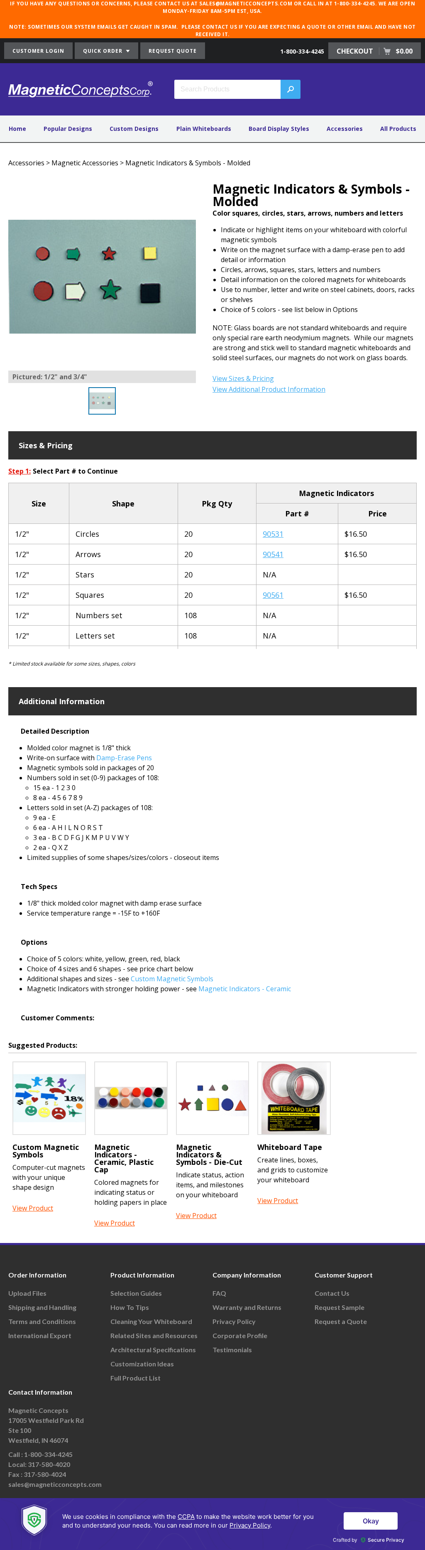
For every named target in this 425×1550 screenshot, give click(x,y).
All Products (398, 129)
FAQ (219, 1293)
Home (17, 129)
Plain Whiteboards (203, 129)
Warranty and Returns (246, 1307)
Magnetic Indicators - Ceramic (244, 988)
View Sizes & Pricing (243, 378)
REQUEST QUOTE (173, 50)
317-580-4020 (49, 1464)
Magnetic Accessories (84, 162)
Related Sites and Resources (154, 1335)
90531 (273, 534)
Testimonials (232, 1349)
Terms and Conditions (42, 1321)
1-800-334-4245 (302, 51)
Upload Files (27, 1293)
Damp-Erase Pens (124, 757)
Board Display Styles (279, 129)
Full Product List (135, 1378)
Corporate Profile (239, 1335)
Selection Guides (136, 1293)
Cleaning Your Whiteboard (151, 1321)
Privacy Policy (234, 1321)
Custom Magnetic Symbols (172, 978)
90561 (273, 595)
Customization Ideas (142, 1364)
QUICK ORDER (103, 50)
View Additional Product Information (268, 389)
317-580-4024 (45, 1474)
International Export (39, 1335)
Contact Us (332, 1293)
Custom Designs (134, 129)
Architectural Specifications (153, 1349)
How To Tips (129, 1307)
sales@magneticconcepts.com (55, 1484)
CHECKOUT (375, 51)
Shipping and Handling (42, 1307)
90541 (273, 554)
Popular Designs (68, 129)
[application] (212, 1524)
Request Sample (339, 1307)
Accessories (345, 129)
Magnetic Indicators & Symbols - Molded (187, 162)
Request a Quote (341, 1321)
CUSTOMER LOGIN (38, 50)
